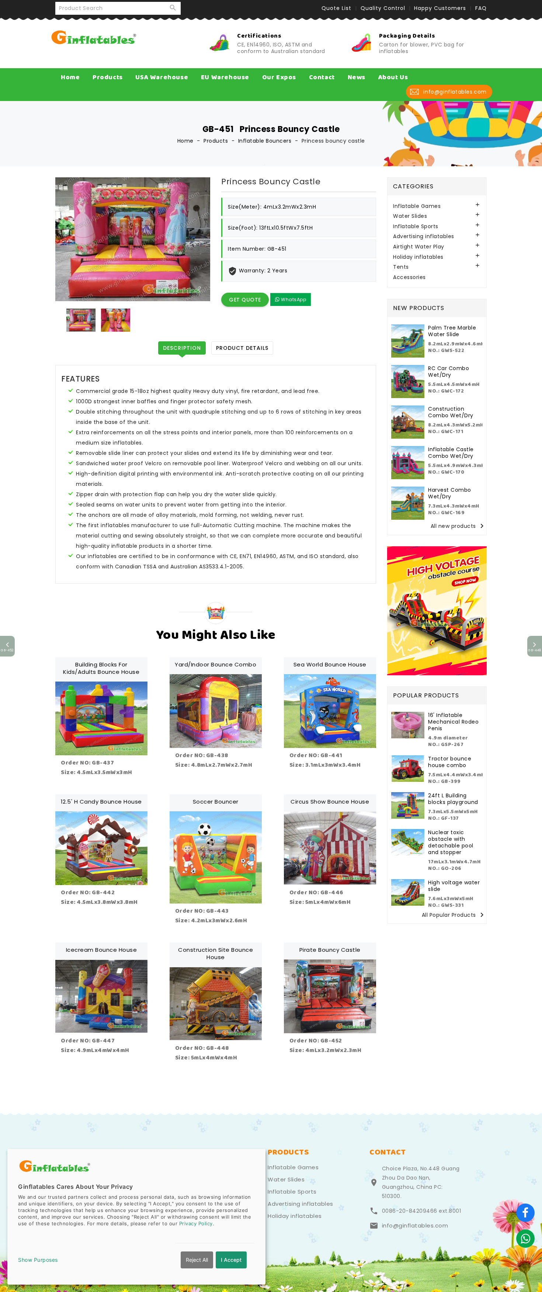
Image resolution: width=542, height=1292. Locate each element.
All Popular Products (454, 915)
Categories (413, 186)
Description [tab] (182, 348)
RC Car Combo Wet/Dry (448, 372)
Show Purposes (38, 1260)
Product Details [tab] (242, 348)
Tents (401, 267)
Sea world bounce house (329, 664)
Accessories (409, 277)
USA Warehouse (161, 77)
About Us (393, 77)
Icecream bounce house (101, 950)
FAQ (481, 8)
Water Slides (410, 216)
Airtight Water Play (418, 246)
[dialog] (136, 1217)
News (356, 77)
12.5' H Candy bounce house (101, 801)
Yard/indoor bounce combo (215, 664)
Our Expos (279, 77)
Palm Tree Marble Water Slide (452, 331)
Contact (322, 77)
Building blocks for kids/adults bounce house (101, 668)
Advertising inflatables (423, 236)
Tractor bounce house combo (449, 762)
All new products (458, 526)
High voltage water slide (454, 886)
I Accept (231, 1260)
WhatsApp (293, 299)
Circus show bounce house (330, 801)
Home (70, 77)
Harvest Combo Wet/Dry (449, 493)
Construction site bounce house (215, 953)
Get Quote (245, 299)
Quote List (336, 8)
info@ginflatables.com (415, 1225)
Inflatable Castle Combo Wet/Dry (451, 453)
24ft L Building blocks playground (453, 799)
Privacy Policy (196, 1223)
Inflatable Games (417, 206)
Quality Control (383, 8)
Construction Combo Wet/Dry (450, 412)
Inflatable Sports (415, 226)
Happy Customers (440, 8)
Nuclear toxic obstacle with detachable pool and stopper (450, 842)
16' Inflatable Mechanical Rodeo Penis (453, 721)
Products (108, 77)
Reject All (197, 1260)
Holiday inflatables (418, 257)
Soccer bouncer (216, 801)
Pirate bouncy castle (330, 950)
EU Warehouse (225, 77)
